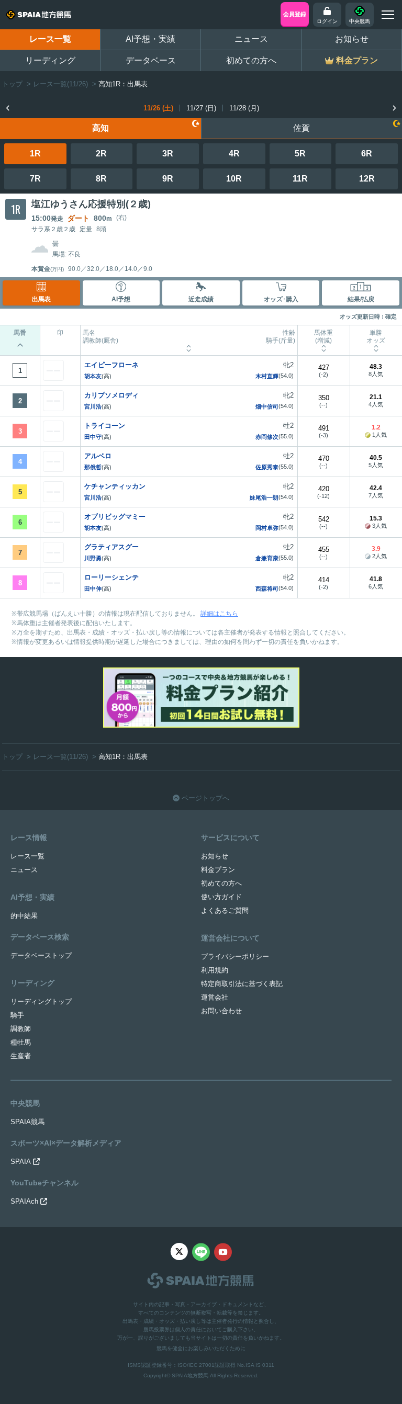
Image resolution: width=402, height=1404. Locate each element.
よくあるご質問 (225, 910)
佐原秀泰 (266, 467)
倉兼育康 (266, 558)
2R (101, 153)
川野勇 (93, 558)
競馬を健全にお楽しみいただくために (201, 1348)
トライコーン (104, 425)
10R (234, 178)
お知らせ (351, 39)
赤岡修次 (266, 437)
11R (300, 178)
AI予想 (120, 299)
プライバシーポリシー (235, 956)
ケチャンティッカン (115, 486)
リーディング (50, 60)
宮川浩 (93, 406)
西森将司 (266, 588)
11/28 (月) (244, 108)
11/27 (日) (201, 108)
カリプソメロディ (111, 395)
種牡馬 (20, 1042)
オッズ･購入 (281, 299)
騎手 (17, 1015)
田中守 (93, 437)
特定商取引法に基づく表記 (242, 984)
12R (367, 178)
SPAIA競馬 (27, 1122)
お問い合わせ (221, 1011)
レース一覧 (50, 39)
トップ (12, 84)
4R (234, 153)
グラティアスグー (111, 547)
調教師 (20, 1029)
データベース (151, 60)
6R (366, 153)
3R (167, 153)
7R (35, 178)
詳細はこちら (219, 613)
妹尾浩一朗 (264, 497)
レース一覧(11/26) (60, 84)
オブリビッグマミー (115, 516)
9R (167, 178)
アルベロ (97, 456)
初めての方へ (251, 60)
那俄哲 (93, 467)
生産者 (20, 1056)
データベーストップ (41, 955)
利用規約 (214, 970)
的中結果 (24, 916)
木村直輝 (266, 376)
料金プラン (218, 870)
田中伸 (93, 588)
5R (300, 153)
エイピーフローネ (111, 365)
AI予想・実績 (150, 39)
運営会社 (214, 997)
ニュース (251, 39)
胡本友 (93, 376)
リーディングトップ (41, 1001)
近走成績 (201, 299)
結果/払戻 (361, 299)
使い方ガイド (221, 897)
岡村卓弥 (266, 528)
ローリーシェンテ (111, 577)
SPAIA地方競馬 (190, 1375)
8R (101, 178)
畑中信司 (266, 406)
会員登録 (294, 14)
